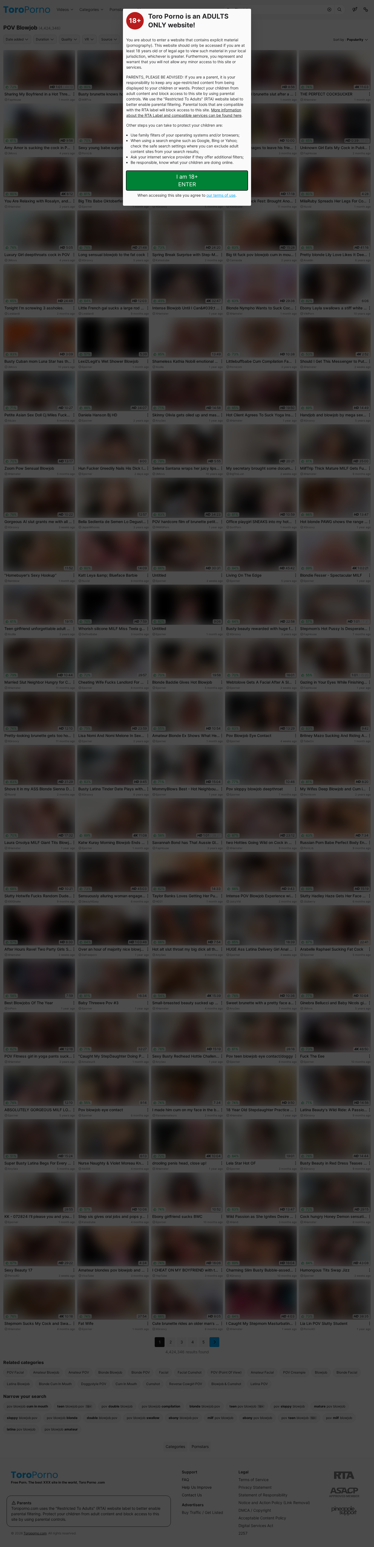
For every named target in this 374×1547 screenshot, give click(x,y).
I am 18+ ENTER (187, 180)
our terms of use (220, 195)
